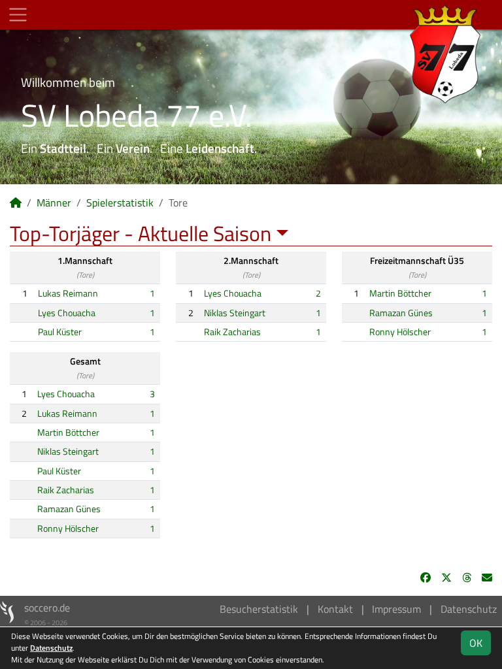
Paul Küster (60, 331)
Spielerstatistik (120, 202)
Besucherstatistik (259, 609)
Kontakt (335, 609)
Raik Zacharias (232, 331)
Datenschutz (469, 609)
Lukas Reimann (68, 293)
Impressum (396, 609)
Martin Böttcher (400, 293)
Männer (54, 202)
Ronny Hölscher (400, 331)
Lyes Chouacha (66, 312)
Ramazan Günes (401, 312)
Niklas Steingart (234, 312)
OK (475, 643)
